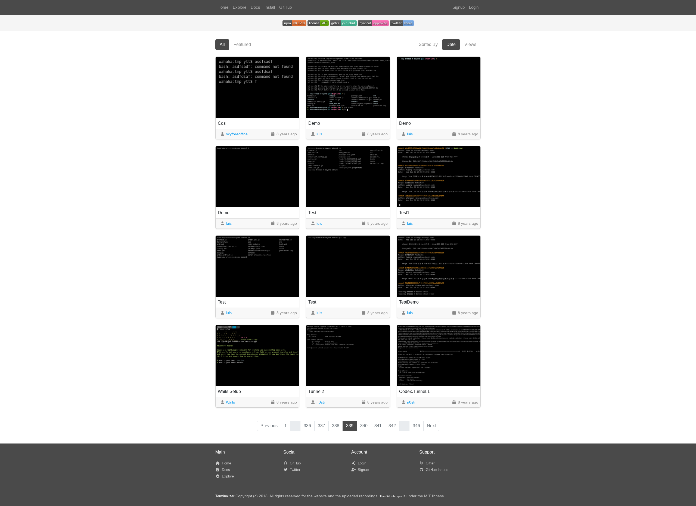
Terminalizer (224, 496)
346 (416, 425)
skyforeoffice (237, 134)
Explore (239, 7)
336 (307, 425)
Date (451, 44)
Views (470, 44)
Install (270, 7)
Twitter (294, 470)
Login (473, 7)
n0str (320, 402)
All (222, 44)
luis (319, 134)
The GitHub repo (391, 496)
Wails (230, 402)
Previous (269, 425)
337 (321, 425)
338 (335, 425)
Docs (255, 7)
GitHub (285, 7)
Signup (458, 7)
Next (431, 425)
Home (222, 7)
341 (378, 425)
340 (364, 425)
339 (349, 425)
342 (392, 425)
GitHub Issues (436, 470)
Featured (242, 44)
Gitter (429, 463)
